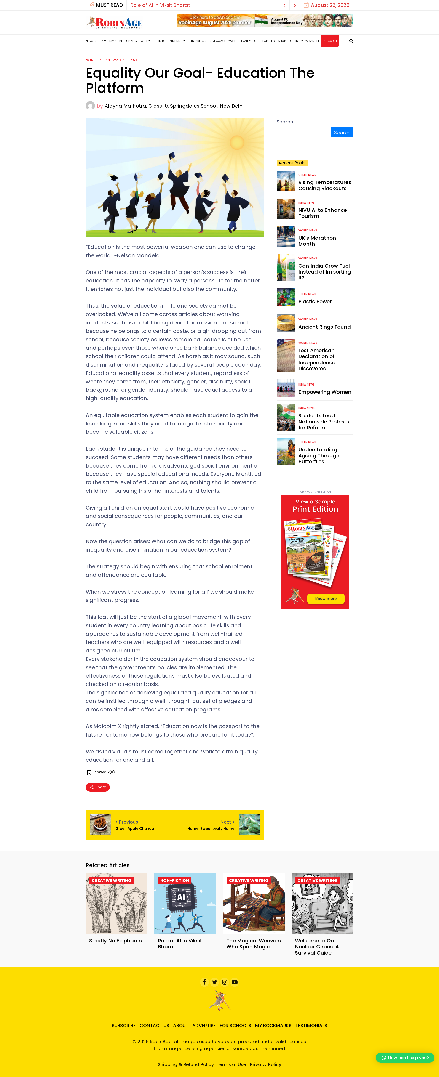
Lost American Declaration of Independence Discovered (316, 359)
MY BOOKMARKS (273, 1025)
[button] (284, 5)
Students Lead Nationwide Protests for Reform (323, 421)
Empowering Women (324, 392)
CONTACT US (154, 1025)
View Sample (310, 41)
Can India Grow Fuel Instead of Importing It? (324, 272)
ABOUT (180, 1025)
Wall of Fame (238, 41)
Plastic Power (315, 301)
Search (285, 122)
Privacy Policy (265, 1064)
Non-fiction (98, 60)
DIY (111, 41)
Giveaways (218, 41)
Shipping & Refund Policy (186, 1064)
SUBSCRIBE (330, 41)
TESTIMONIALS (311, 1025)
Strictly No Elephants (115, 940)
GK (101, 41)
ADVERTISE (204, 1025)
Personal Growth (133, 41)
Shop (282, 41)
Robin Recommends (167, 41)
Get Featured (264, 41)
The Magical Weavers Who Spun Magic (253, 943)
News (90, 41)
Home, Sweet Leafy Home (210, 828)
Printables (196, 41)
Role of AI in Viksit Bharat (160, 5)
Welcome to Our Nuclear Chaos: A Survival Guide (317, 946)
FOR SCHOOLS (235, 1025)
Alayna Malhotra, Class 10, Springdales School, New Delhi (174, 106)
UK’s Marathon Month (317, 240)
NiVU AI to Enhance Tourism (322, 213)
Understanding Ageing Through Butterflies (319, 455)
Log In (293, 41)
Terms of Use (231, 1064)
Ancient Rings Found (324, 326)
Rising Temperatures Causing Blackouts (324, 185)
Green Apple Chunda (134, 828)
